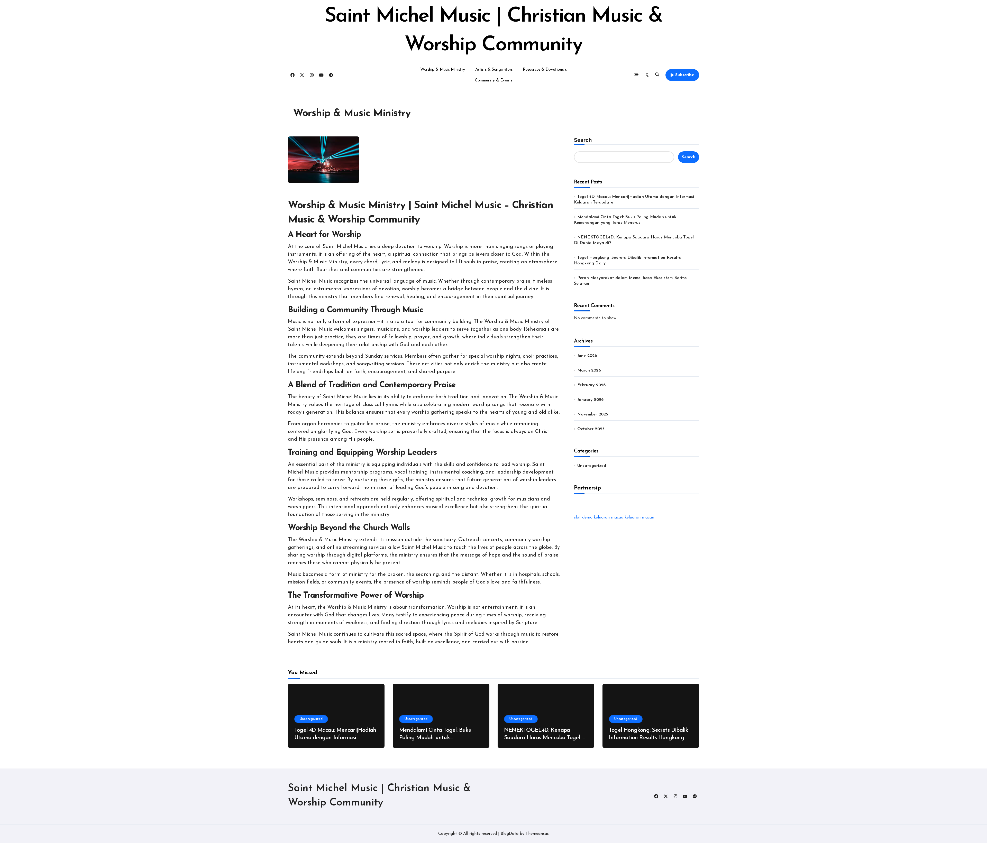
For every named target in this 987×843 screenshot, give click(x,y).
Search (583, 140)
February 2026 (591, 385)
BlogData (509, 834)
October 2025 (591, 429)
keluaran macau (608, 517)
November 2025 (592, 414)
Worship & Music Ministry (442, 70)
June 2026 (587, 356)
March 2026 (589, 370)
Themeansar (537, 834)
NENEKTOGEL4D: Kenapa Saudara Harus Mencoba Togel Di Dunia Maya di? (545, 737)
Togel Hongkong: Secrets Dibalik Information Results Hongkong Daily (648, 737)
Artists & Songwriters (494, 70)
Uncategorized (591, 466)
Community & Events (493, 80)
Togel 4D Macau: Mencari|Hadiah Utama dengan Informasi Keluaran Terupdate (335, 737)
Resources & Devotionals (545, 70)
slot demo (583, 517)
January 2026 (590, 400)
